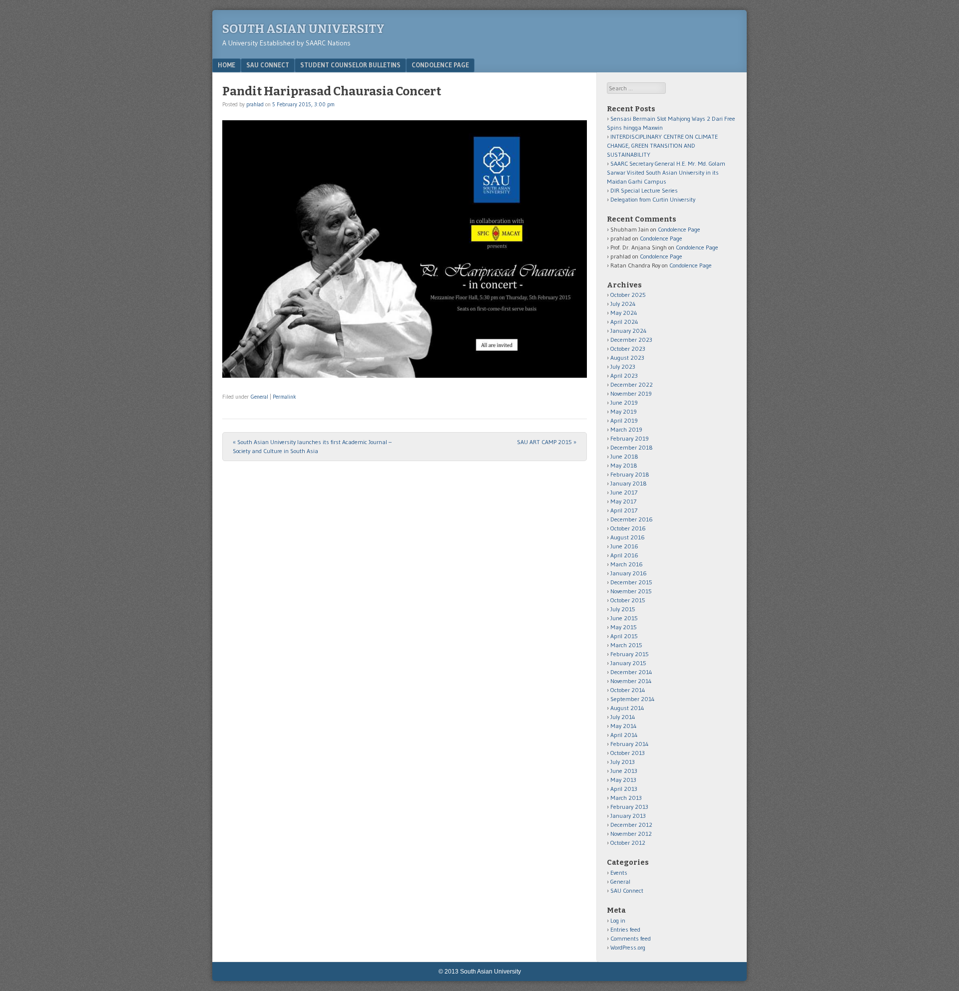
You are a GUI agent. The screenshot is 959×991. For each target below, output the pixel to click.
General (259, 396)
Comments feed (630, 938)
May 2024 (623, 312)
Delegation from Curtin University (652, 199)
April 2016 (624, 555)
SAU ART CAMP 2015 (546, 442)
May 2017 (623, 501)
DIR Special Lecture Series (644, 190)
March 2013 (626, 797)
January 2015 (628, 663)
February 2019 (629, 438)
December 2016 (631, 519)
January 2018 (628, 483)
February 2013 (629, 806)
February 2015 (629, 654)
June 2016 (624, 546)
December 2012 (631, 824)
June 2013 (623, 770)
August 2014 (627, 708)
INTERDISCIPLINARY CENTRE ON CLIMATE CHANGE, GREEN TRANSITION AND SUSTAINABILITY (662, 145)
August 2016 (627, 537)
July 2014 (622, 717)
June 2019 (624, 402)
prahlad (255, 104)
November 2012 (631, 833)
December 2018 (631, 447)
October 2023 (627, 348)
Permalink (284, 396)
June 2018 (624, 456)
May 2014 (623, 726)
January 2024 (628, 330)
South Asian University (303, 29)
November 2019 (631, 393)
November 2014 (631, 681)
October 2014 (627, 690)
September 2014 (632, 699)
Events (618, 872)
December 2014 (631, 672)
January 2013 (628, 815)
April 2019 (624, 420)
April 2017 (623, 510)
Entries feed (625, 929)
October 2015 (627, 600)
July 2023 (622, 366)
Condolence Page (440, 65)
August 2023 (627, 357)
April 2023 (624, 375)
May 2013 (623, 779)
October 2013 (627, 752)
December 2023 (631, 339)
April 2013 (623, 788)
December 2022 (631, 384)
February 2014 (629, 743)
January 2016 (628, 573)
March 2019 (626, 429)
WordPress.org (627, 947)
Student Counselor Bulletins (350, 65)
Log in (617, 920)
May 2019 (623, 411)
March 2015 (626, 645)
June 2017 (623, 492)
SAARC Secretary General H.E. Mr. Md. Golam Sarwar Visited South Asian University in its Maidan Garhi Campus (666, 172)
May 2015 (623, 627)
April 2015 (624, 636)
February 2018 (629, 474)
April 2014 (624, 735)
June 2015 (624, 618)
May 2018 (623, 465)
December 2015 (631, 582)
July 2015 (622, 609)
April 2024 (624, 321)
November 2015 (631, 591)
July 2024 (623, 303)
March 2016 (626, 564)
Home (226, 65)
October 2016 (628, 528)
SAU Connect (267, 65)
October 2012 (627, 842)
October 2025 (628, 294)
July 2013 (622, 761)
